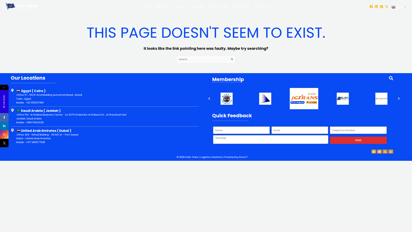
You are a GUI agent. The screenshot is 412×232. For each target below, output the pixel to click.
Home (147, 6)
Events (213, 6)
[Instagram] (381, 6)
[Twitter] (386, 6)
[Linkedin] (376, 6)
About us (161, 6)
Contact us (261, 6)
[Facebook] (371, 6)
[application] (168, 6)
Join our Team (241, 6)
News (224, 6)
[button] (209, 98)
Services (179, 6)
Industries (198, 6)
